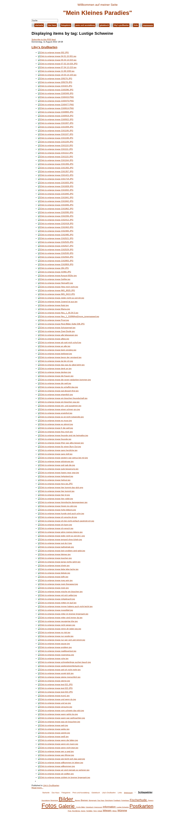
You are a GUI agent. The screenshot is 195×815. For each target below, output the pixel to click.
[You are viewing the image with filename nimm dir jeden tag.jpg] (59, 629)
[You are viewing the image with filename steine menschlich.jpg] (59, 677)
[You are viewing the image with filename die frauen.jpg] (55, 376)
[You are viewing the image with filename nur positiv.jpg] (55, 636)
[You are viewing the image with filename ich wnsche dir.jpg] (57, 517)
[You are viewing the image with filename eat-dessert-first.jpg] (58, 391)
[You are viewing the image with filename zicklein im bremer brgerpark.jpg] (64, 777)
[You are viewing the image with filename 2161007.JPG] (55, 123)
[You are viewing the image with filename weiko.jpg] (53, 729)
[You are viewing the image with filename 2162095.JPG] (55, 212)
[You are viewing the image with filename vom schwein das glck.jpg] (61, 710)
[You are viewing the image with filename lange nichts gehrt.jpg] (59, 562)
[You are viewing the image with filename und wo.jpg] (54, 703)
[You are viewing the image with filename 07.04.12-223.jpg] (57, 67)
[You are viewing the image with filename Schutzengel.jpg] (56, 327)
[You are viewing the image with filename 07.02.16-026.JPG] (58, 63)
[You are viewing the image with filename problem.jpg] (55, 647)
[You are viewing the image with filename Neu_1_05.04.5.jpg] (58, 313)
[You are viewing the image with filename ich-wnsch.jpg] (55, 528)
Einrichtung (109, 800)
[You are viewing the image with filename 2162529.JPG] (55, 249)
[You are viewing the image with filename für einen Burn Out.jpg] (59, 446)
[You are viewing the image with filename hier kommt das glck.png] (60, 487)
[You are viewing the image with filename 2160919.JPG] (55, 116)
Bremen (85, 800)
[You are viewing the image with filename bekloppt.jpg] (55, 353)
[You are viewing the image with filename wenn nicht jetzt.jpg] (58, 748)
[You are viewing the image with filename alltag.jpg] (53, 339)
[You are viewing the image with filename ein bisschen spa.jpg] (58, 402)
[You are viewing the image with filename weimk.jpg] (54, 733)
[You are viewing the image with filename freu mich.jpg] (55, 432)
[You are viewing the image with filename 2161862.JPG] (55, 208)
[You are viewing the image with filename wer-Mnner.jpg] (56, 755)
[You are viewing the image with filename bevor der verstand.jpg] (59, 357)
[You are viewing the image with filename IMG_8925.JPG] (56, 290)
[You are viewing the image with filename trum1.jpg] (54, 695)
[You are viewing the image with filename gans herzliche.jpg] (57, 450)
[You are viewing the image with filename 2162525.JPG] (55, 242)
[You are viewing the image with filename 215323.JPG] (55, 86)
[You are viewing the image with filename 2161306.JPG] (55, 164)
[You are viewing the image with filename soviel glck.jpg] (56, 673)
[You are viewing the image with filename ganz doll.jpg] (55, 454)
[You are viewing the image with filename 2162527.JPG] (55, 246)
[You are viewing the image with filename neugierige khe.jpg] (58, 621)
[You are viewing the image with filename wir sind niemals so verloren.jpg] (63, 770)
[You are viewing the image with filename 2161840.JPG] (55, 194)
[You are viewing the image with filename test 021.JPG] (55, 684)
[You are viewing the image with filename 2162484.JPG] (55, 231)
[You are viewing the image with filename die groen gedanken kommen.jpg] (64, 379)
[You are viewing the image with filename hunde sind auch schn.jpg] (61, 513)
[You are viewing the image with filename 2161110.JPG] (55, 145)
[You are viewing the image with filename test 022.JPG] (55, 688)
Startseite (39, 25)
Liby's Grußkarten (121, 25)
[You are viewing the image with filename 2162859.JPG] (55, 264)
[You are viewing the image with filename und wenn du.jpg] (57, 699)
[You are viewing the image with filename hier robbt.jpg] (55, 498)
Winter (114, 811)
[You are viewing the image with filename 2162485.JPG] (55, 234)
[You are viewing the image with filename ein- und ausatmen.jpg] (59, 405)
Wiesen (107, 810)
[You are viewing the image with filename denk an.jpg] (55, 368)
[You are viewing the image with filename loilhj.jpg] (53, 577)
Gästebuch (104, 25)
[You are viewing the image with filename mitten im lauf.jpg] (57, 603)
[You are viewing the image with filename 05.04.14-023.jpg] (57, 60)
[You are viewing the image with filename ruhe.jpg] (53, 658)
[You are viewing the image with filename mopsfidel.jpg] (55, 610)
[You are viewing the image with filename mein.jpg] (53, 588)
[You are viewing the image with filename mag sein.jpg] (55, 580)
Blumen (78, 800)
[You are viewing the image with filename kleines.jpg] (54, 554)
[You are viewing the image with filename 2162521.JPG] (55, 238)
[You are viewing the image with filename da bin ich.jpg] (55, 361)
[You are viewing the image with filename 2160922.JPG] (55, 119)
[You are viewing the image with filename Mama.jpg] (54, 309)
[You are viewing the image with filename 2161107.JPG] (55, 134)
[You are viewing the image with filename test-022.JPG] (55, 692)
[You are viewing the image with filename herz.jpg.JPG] (55, 484)
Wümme (122, 810)
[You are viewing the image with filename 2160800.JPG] (55, 112)
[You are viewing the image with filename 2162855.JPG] (55, 261)
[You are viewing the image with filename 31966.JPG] (54, 272)
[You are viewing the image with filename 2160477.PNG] (56, 104)
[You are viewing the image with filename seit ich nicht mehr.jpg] (59, 669)
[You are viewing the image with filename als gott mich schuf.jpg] (59, 342)
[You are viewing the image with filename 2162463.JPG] (55, 227)
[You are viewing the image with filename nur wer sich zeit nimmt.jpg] (61, 640)
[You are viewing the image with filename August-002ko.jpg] (57, 275)
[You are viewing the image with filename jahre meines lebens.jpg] (60, 532)
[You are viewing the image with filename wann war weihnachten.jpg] (61, 718)
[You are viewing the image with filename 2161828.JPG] (55, 186)
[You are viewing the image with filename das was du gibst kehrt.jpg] (61, 365)
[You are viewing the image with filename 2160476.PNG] (56, 101)
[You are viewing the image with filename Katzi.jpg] (53, 305)
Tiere (95, 811)
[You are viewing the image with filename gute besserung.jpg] (58, 469)
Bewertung (54, 800)
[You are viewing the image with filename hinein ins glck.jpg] (57, 506)
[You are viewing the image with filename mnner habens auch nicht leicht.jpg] (65, 606)
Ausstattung (46, 800)
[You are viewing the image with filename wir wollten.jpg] (56, 774)
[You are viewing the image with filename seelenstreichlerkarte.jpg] (60, 666)
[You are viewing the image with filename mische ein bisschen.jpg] (60, 591)
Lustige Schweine (123, 807)
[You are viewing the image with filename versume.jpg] (55, 707)
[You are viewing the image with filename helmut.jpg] (54, 480)
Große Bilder (81, 807)
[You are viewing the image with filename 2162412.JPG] (55, 220)
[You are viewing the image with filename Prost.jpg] (53, 320)
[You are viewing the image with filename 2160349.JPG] (55, 93)
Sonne (83, 811)
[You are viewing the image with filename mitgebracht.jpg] (56, 599)
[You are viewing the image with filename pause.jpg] (54, 643)
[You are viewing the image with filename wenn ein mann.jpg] (58, 744)
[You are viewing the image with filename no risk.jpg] (54, 632)
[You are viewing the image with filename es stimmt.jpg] (55, 424)
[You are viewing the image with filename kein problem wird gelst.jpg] (61, 550)
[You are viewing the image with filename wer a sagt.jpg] (56, 751)
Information (109, 806)
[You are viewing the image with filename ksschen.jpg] (55, 558)
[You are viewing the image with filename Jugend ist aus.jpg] (57, 301)
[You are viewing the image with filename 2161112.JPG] (55, 153)
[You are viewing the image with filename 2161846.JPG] (55, 205)
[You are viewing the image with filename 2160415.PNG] (56, 97)
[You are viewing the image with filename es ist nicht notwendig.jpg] (61, 417)
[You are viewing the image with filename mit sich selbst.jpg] (57, 595)
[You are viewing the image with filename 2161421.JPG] (55, 175)
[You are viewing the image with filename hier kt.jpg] (54, 495)
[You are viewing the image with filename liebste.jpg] (54, 573)
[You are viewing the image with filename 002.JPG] (53, 52)
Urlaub (100, 811)
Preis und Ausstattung (85, 25)
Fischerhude (139, 800)
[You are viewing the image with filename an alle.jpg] (54, 346)
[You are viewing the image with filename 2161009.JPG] (55, 127)
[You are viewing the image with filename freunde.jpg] (54, 439)
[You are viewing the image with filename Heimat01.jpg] (55, 283)
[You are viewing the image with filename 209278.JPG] (55, 82)
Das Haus (52, 25)
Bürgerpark (93, 800)
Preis (70, 811)
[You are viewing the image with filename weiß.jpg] (53, 736)
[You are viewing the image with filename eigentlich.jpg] (55, 394)
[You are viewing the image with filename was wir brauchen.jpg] (59, 721)
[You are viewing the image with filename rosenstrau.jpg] (56, 655)
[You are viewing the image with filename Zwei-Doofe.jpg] (56, 331)
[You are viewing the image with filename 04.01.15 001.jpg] (57, 56)
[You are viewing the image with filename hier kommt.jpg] (56, 491)
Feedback (117, 800)
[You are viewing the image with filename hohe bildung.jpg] (57, 510)
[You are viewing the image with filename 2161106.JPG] (55, 130)
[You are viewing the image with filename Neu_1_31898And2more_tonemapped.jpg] (68, 316)
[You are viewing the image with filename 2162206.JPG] (55, 216)
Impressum (148, 25)
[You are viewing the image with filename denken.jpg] (54, 372)
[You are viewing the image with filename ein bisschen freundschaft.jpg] (62, 398)
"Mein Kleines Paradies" (97, 12)
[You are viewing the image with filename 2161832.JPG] (55, 190)
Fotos (50, 805)
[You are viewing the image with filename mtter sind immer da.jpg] (60, 617)
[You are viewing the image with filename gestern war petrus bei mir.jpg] (63, 458)
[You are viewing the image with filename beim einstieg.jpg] (57, 350)
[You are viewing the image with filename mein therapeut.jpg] (58, 584)
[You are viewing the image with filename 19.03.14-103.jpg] (57, 75)
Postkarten (141, 806)
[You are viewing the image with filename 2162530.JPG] (55, 253)
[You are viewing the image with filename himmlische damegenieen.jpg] (62, 502)
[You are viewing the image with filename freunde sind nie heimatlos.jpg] (63, 435)
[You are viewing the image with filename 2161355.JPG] (55, 168)
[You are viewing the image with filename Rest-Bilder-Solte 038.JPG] (61, 324)
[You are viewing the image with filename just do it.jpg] (55, 543)
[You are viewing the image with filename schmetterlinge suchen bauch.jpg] (64, 662)
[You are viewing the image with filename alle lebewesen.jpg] (58, 335)
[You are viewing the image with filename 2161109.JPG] (55, 142)
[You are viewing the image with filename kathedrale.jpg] (56, 547)
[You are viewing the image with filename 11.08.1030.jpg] (56, 71)
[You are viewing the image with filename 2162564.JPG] (55, 257)
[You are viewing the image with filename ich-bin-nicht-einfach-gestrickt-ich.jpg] (66, 521)
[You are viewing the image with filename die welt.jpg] (54, 383)
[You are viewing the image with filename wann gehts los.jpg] (58, 714)
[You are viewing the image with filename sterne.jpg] (54, 681)
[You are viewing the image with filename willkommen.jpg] (56, 766)
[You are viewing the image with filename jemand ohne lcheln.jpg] (60, 539)
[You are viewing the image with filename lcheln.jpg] (54, 565)
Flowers (150, 800)
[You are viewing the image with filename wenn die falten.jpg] (58, 740)
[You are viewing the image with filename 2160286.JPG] (55, 90)
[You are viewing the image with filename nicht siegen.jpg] (56, 625)
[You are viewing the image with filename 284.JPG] (53, 268)
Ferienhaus (125, 800)
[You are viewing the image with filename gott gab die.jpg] (56, 465)
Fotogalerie (66, 25)
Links (136, 25)
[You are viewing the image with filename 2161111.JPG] (55, 149)
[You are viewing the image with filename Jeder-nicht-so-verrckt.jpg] (61, 298)
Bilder (67, 799)
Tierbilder (89, 811)
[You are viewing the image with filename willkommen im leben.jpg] (60, 762)
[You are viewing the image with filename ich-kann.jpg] (55, 524)
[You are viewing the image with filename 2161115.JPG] (55, 156)
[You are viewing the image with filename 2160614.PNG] (56, 108)
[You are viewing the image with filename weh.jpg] (53, 725)
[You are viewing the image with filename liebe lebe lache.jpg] (58, 569)
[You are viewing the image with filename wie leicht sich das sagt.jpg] (61, 759)
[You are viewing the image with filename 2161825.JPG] (55, 182)
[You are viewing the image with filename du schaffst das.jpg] (58, 387)
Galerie (67, 806)
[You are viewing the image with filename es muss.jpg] (55, 420)
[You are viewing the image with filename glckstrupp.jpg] (56, 461)
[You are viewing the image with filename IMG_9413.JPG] (56, 294)
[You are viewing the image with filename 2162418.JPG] (55, 223)
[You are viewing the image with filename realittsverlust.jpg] (57, 651)
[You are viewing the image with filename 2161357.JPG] (55, 171)
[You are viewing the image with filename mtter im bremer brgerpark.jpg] (63, 614)
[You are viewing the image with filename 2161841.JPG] (55, 197)
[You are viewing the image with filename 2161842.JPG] (55, 201)
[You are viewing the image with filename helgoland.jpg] (55, 476)
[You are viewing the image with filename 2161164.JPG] (55, 160)
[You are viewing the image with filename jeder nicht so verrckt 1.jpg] (61, 536)
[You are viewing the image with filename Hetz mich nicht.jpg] (58, 287)
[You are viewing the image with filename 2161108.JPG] (55, 138)
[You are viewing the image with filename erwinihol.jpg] (55, 413)
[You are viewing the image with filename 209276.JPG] (55, 78)
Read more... (37, 788)
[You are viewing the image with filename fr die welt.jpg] (55, 428)
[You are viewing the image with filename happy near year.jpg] (58, 472)
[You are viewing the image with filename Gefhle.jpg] (54, 279)
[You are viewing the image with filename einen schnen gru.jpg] (59, 409)
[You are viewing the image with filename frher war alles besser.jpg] (61, 443)
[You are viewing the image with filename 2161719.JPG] (55, 179)
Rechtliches (76, 811)
